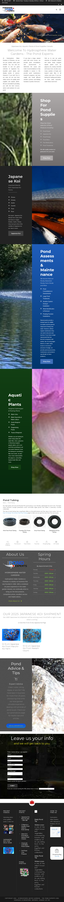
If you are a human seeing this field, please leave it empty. (23, 788)
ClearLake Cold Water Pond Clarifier (25, 844)
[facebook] (58, 4)
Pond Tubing (11, 502)
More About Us (14, 601)
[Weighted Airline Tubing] (54, 522)
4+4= (9, 777)
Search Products (7, 544)
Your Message (11, 771)
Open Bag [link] (57, 856)
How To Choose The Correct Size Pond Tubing (15, 513)
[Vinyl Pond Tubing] (39, 522)
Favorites (36, 544)
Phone (9, 762)
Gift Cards (56, 544)
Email (9, 758)
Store (4, 502)
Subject (9, 767)
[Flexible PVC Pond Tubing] (24, 522)
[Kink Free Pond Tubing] (9, 522)
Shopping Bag (46, 544)
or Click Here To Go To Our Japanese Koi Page (32, 622)
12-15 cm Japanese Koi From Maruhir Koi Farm (10, 646)
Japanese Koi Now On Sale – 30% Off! (25, 818)
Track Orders (27, 544)
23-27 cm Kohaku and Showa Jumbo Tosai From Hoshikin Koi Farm (52, 647)
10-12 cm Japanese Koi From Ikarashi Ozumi (31, 648)
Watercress (39, 825)
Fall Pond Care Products (24, 852)
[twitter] (61, 4)
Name (9, 754)
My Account (17, 544)
